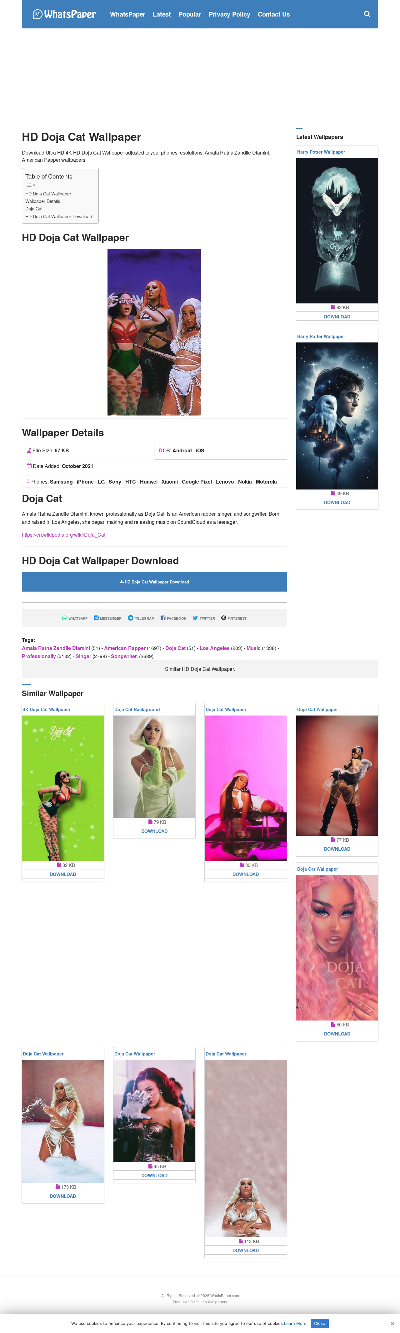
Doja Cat (33, 208)
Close (319, 1323)
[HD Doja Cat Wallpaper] (154, 331)
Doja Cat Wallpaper (226, 709)
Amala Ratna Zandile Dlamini (56, 648)
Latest (162, 13)
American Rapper (125, 648)
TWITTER (207, 618)
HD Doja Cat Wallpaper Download (58, 216)
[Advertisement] (200, 78)
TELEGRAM (144, 618)
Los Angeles (215, 648)
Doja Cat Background (137, 709)
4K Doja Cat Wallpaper (46, 709)
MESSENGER (110, 618)
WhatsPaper (127, 13)
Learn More (295, 1323)
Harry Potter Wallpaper (321, 152)
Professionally (39, 656)
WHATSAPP (78, 618)
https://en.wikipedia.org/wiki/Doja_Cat (63, 534)
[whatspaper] (64, 13)
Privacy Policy (229, 13)
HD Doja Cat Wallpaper (48, 193)
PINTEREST (237, 618)
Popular (189, 13)
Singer (84, 656)
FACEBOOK (176, 618)
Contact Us (274, 13)
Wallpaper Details (42, 201)
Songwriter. (125, 656)
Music (254, 648)
